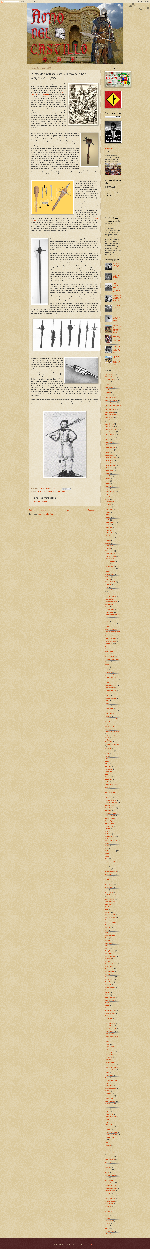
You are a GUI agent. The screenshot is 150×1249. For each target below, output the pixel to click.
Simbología (108, 1129)
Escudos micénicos (110, 690)
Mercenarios (108, 940)
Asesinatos (108, 476)
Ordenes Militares (110, 1010)
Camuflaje (108, 548)
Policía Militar (109, 1057)
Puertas (107, 1072)
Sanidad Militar (109, 1114)
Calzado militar (109, 545)
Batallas (107, 514)
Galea (106, 758)
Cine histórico (109, 604)
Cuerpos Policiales (110, 638)
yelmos (107, 1228)
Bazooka (107, 520)
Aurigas (107, 489)
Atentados (108, 486)
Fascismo (107, 721)
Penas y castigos (110, 1031)
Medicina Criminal (110, 935)
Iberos (106, 859)
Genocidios (108, 777)
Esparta (107, 700)
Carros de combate (110, 556)
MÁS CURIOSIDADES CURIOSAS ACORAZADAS (116, 288)
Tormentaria (108, 1170)
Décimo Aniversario (110, 649)
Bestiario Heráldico (110, 522)
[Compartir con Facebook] (68, 489)
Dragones (107, 662)
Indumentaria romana (111, 864)
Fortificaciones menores (112, 731)
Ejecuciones (108, 672)
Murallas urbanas (110, 987)
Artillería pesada (109, 470)
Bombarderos (108, 530)
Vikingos (107, 1223)
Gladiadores (108, 779)
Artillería (107, 452)
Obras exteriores (109, 1000)
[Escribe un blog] (64, 489)
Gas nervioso (108, 769)
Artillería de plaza (110, 460)
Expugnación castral (111, 719)
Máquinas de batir (110, 914)
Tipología (107, 1167)
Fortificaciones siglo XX (112, 744)
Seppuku (107, 1119)
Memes (107, 938)
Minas (106, 945)
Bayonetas (108, 517)
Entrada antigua (94, 510)
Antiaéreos (108, 392)
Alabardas (108, 382)
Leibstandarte (109, 904)
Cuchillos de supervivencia (112, 631)
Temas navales (109, 1157)
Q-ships (107, 1078)
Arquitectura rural (110, 447)
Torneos (107, 1172)
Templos (107, 1165)
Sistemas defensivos (111, 1134)
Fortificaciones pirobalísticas (109, 740)
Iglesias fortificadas (110, 861)
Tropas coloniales (110, 1196)
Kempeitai (108, 879)
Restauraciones (109, 1096)
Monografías (108, 958)
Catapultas (108, 579)
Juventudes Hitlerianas (111, 877)
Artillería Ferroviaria (110, 465)
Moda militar (108, 953)
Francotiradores (109, 751)
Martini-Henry (108, 925)
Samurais (107, 1111)
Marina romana (109, 920)
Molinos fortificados (110, 956)
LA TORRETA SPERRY (116, 275)
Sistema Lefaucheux (111, 1132)
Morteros (107, 961)
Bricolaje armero (109, 538)
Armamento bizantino (111, 397)
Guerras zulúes (109, 826)
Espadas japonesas (110, 698)
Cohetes (107, 607)
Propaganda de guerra (111, 1067)
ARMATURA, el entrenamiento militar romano (117, 329)
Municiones (108, 984)
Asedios (107, 473)
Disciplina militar (109, 656)
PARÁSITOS (109, 149)
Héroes (107, 843)
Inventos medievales (111, 871)
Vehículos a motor (110, 1209)
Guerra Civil (108, 797)
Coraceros (108, 619)
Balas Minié (108, 504)
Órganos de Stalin (110, 1013)
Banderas (107, 512)
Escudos (107, 682)
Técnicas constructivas (111, 1153)
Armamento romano (110, 409)
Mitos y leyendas (110, 951)
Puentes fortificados (110, 1070)
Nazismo (107, 992)
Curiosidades (108, 643)
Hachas (107, 831)
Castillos (107, 571)
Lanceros (107, 882)
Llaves (106, 909)
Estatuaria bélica (109, 713)
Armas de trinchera (110, 432)
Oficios (107, 1002)
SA (105, 1106)
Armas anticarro (109, 412)
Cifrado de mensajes (111, 601)
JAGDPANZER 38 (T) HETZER (116, 265)
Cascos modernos (110, 569)
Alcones (107, 384)
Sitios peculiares (109, 1137)
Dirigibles (107, 654)
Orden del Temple (110, 1008)
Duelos (107, 667)
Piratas (107, 1041)
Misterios (107, 948)
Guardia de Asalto (110, 795)
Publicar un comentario (40, 501)
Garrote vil (108, 766)
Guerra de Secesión (110, 800)
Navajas (107, 990)
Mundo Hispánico (110, 977)
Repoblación (108, 1093)
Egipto (106, 669)
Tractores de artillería (111, 1185)
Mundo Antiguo (109, 969)
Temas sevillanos (110, 1159)
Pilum (106, 1039)
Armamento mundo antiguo (113, 405)
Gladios (107, 782)
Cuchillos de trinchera (111, 636)
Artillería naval (109, 468)
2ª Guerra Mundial (110, 377)
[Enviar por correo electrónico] (63, 489)
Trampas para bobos (111, 1188)
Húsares (107, 856)
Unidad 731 (108, 1206)
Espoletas (108, 706)
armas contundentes (44, 491)
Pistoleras (108, 1049)
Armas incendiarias (110, 437)
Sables (107, 1109)
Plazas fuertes (109, 1054)
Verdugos (107, 1218)
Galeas (107, 761)
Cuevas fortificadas (110, 641)
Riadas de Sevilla (110, 1103)
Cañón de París (109, 551)
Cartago (107, 564)
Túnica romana (109, 1203)
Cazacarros (108, 584)
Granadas (107, 787)
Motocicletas (108, 966)
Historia (107, 845)
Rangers (107, 1083)
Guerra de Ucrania (110, 805)
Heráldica (107, 834)
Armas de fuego (109, 426)
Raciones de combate (111, 1080)
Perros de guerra (109, 1034)
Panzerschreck (109, 1021)
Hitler (106, 848)
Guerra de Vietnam (110, 808)
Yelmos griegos (109, 1231)
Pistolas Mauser (109, 1046)
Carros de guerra (109, 558)
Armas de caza (109, 417)
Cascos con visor (110, 566)
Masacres (107, 927)
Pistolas (107, 1044)
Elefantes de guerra (110, 677)
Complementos (109, 612)
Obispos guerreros (110, 997)
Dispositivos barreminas (112, 659)
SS (105, 1140)
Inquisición (108, 869)
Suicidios (107, 1150)
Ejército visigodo (109, 675)
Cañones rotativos (110, 553)
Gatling (107, 774)
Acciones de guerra (110, 379)
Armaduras (108, 395)
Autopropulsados (109, 494)
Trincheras (108, 1193)
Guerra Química (109, 815)
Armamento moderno (111, 403)
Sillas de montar (109, 1127)
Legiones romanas (110, 901)
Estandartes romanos (111, 711)
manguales (45, 94)
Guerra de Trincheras (111, 803)
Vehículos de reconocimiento (109, 1212)
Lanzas (107, 890)
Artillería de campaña (111, 457)
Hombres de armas (110, 851)
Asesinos (107, 478)
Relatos (107, 1091)
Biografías (108, 525)
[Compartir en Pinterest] (70, 489)
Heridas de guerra (110, 836)
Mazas (107, 933)
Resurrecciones (109, 1098)
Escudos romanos (110, 693)
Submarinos (108, 1148)
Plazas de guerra (110, 1052)
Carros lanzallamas (110, 561)
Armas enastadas (110, 434)
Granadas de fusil (110, 790)
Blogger (93, 1245)
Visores (107, 1226)
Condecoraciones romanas (112, 614)
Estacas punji (109, 708)
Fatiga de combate (110, 724)
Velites (107, 1215)
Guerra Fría (108, 810)
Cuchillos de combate (111, 629)
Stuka (106, 1142)
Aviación (107, 496)
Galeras (107, 764)
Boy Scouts (108, 535)
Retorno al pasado (110, 1101)
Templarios (108, 1162)
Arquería (107, 444)
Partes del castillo (110, 1023)
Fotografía (108, 748)
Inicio (67, 510)
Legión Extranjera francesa (112, 895)
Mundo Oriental (109, 979)
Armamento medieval (111, 400)
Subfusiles (108, 1145)
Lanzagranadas (109, 884)
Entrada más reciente (38, 510)
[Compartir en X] (66, 489)
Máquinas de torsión (111, 917)
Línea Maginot (109, 907)
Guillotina (107, 828)
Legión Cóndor (109, 892)
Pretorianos (108, 1059)
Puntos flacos (109, 1075)
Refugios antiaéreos (110, 1088)
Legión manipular (110, 899)
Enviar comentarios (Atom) (45, 514)
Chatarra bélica (109, 599)
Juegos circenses (110, 874)
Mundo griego (109, 974)
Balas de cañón (109, 501)
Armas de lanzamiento (111, 429)
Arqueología (108, 442)
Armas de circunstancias (57, 491)
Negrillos (107, 995)
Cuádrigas (108, 626)
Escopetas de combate (111, 680)
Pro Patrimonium (109, 1062)
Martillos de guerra (110, 922)
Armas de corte (109, 424)
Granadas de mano (110, 792)
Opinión (107, 1005)
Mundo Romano (109, 982)
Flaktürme (108, 729)
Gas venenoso (109, 771)
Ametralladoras (109, 387)
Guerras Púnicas (109, 823)
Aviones (107, 499)
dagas (106, 646)
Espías (107, 703)
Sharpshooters (109, 1122)
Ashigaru (107, 481)
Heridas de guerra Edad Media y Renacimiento (111, 839)
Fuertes (107, 753)
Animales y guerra (110, 390)
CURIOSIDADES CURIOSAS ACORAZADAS (116, 349)
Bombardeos (108, 527)
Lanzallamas (108, 887)
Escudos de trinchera (111, 685)
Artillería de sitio (109, 463)
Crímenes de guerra (110, 624)
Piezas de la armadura (111, 1036)
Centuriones (108, 594)
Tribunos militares (110, 1190)
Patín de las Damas (110, 1028)
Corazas (107, 621)
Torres (106, 1178)
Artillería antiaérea (110, 455)
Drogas (107, 664)
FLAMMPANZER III (116, 306)
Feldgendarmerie (109, 726)
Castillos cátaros (109, 574)
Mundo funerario (109, 971)
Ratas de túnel (109, 1085)
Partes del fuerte (109, 1026)
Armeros (107, 439)
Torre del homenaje (110, 1175)
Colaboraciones (109, 609)
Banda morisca (109, 509)
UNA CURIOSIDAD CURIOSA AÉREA (116, 318)
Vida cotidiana (109, 1221)
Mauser (107, 930)
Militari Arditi (108, 943)
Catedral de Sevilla (110, 582)
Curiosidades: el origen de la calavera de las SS (117, 298)
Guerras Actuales (110, 818)
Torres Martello (109, 1180)
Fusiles (107, 756)
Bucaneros (108, 540)
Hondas (107, 853)
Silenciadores (109, 1124)
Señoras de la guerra (111, 1116)
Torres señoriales (110, 1183)
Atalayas (107, 483)
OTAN (106, 1015)
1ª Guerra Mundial (110, 374)
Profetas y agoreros (110, 1065)
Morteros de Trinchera (111, 964)
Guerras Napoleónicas (111, 821)
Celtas (106, 587)
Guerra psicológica (110, 813)
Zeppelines (108, 1233)
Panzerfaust (108, 1018)
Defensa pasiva (109, 651)
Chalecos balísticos (110, 596)
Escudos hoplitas (110, 687)
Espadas (107, 695)
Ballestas (107, 507)
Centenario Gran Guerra (112, 590)
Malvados (107, 912)
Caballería (108, 543)
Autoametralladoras (110, 491)
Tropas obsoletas (110, 1201)
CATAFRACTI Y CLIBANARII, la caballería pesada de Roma (117, 360)
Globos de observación (111, 784)
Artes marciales (109, 450)
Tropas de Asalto (110, 1198)
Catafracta (108, 577)
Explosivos (108, 716)
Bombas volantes (110, 533)
